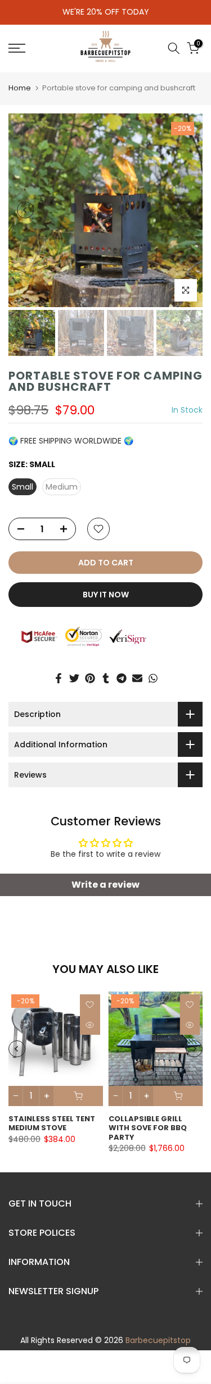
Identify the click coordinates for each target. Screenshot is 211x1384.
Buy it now (106, 594)
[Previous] (25, 210)
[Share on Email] (137, 678)
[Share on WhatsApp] (153, 678)
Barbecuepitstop (158, 1340)
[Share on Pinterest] (90, 678)
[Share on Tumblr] (106, 678)
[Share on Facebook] (58, 678)
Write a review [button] (105, 884)
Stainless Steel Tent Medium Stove (51, 1123)
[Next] (185, 210)
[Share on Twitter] (74, 678)
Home (19, 88)
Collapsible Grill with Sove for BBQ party (148, 1128)
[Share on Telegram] (121, 678)
